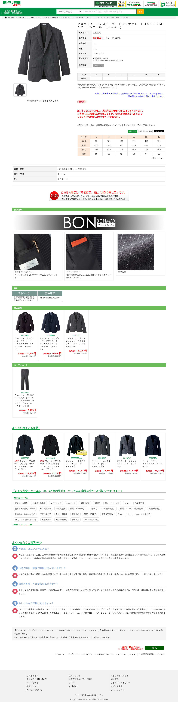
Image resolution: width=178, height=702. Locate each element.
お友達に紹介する (145, 131)
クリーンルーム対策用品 (140, 514)
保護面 (97, 503)
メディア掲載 (116, 686)
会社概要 (115, 679)
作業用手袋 (139, 503)
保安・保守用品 (90, 514)
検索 (140, 12)
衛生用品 (75, 514)
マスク (127, 503)
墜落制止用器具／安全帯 (25, 509)
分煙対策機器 (61, 514)
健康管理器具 (61, 520)
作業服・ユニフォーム (27, 17)
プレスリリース (117, 690)
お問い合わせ (32, 683)
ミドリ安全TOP (11, 17)
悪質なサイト (32, 686)
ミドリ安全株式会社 (119, 676)
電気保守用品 (107, 514)
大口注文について (34, 690)
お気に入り (132, 131)
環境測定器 (60, 509)
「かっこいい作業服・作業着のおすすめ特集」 (69, 637)
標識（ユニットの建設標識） (132, 509)
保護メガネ (85, 503)
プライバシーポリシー (120, 683)
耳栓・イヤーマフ (112, 503)
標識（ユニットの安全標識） (103, 509)
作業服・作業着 (39, 503)
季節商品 (75, 520)
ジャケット (56, 17)
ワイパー (121, 514)
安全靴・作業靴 (21, 503)
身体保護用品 (45, 509)
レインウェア (55, 503)
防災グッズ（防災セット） (26, 520)
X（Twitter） (74, 686)
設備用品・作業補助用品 (25, 514)
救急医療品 (46, 520)
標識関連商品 (154, 509)
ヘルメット (70, 503)
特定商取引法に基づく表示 (80, 679)
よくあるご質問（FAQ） (37, 679)
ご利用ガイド (32, 676)
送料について (74, 676)
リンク (72, 683)
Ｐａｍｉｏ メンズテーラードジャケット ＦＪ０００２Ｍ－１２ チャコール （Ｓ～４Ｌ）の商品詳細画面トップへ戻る (110, 654)
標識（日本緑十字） (78, 509)
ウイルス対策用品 (91, 520)
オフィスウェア (43, 17)
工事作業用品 (45, 514)
